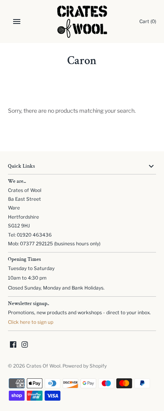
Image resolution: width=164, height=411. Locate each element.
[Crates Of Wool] (82, 22)
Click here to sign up (30, 322)
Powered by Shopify (84, 366)
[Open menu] (16, 21)
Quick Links (21, 166)
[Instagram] (24, 345)
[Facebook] (13, 345)
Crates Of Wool (43, 366)
